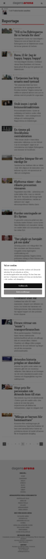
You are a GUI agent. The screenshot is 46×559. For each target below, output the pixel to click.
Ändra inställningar (23, 292)
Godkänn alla (23, 286)
